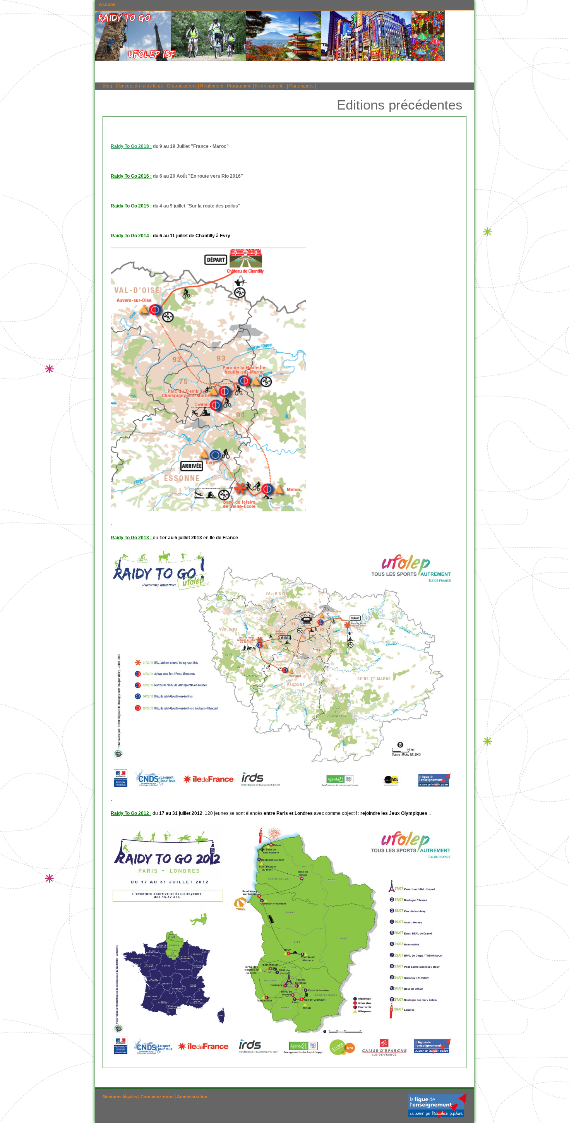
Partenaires (301, 86)
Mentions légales (120, 1096)
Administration (192, 1096)
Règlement (211, 86)
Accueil (107, 4)
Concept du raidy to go (140, 86)
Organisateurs (182, 86)
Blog (107, 86)
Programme (239, 86)
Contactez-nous (157, 1096)
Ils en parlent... (270, 86)
